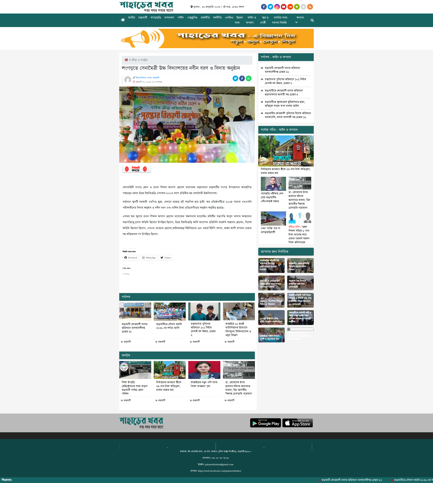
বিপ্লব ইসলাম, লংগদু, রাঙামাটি (147, 77)
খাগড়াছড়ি (156, 18)
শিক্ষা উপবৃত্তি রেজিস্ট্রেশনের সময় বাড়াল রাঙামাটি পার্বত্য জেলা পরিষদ (134, 388)
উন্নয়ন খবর (239, 20)
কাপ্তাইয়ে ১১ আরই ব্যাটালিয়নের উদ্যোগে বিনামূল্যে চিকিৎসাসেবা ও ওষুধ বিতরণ (238, 329)
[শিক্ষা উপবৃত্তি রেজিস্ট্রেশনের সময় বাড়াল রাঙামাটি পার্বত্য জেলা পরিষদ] (135, 370)
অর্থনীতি (217, 18)
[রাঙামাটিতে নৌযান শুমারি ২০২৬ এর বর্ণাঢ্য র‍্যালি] (170, 312)
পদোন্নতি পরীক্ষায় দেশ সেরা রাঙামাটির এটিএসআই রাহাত (272, 197)
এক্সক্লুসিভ (192, 18)
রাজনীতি (205, 18)
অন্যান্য (300, 18)
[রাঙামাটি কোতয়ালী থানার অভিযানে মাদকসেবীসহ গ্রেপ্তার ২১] (135, 312)
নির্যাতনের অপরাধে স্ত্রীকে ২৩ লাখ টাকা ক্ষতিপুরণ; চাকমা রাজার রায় (168, 386)
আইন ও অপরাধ (251, 20)
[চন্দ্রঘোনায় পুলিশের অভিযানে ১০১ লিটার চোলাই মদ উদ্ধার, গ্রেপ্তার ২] (204, 311)
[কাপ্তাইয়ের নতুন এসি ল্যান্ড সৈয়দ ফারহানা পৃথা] (204, 370)
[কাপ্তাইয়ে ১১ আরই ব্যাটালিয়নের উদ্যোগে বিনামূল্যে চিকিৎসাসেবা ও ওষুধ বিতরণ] (239, 311)
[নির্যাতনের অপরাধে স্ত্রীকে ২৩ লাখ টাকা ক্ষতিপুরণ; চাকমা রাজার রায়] (170, 370)
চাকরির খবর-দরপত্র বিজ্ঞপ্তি (280, 20)
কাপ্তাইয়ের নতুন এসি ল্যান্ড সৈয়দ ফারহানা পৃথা (204, 384)
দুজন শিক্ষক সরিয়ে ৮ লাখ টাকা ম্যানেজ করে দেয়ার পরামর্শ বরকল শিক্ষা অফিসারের (299, 234)
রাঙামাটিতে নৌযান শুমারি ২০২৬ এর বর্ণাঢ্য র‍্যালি (169, 326)
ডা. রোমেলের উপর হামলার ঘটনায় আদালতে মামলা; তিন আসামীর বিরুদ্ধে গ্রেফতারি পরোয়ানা (238, 388)
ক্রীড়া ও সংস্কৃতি (139, 60)
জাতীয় (131, 18)
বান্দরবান (169, 18)
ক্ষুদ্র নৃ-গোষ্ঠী (264, 20)
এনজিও (229, 18)
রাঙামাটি (142, 18)
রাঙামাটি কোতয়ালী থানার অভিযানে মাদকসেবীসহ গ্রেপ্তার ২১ (134, 328)
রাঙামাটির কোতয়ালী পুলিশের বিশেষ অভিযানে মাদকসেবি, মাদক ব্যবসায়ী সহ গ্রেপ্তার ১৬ (288, 115)
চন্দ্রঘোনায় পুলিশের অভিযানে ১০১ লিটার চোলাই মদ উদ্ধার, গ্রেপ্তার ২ (203, 329)
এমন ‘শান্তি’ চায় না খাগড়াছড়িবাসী (270, 230)
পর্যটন (180, 18)
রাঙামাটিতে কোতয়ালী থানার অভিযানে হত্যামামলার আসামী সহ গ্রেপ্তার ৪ (284, 92)
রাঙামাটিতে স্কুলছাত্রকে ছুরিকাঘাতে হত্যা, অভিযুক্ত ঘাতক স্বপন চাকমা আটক (285, 104)
